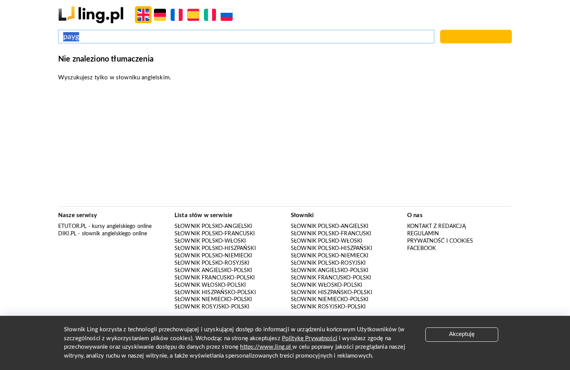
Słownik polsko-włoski (210, 241)
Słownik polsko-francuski (214, 233)
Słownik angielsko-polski (213, 270)
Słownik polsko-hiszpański (215, 248)
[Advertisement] (285, 146)
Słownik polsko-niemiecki (213, 256)
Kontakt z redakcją (436, 226)
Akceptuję (462, 334)
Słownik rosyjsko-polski (211, 307)
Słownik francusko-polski (214, 278)
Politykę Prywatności (309, 338)
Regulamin (423, 233)
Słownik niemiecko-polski (213, 299)
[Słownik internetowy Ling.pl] (91, 14)
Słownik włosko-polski (210, 285)
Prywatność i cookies (440, 241)
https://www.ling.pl (266, 347)
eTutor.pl (72, 226)
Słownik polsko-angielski (213, 226)
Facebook (421, 248)
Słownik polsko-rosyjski (211, 263)
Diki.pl (67, 233)
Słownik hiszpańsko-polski (215, 292)
